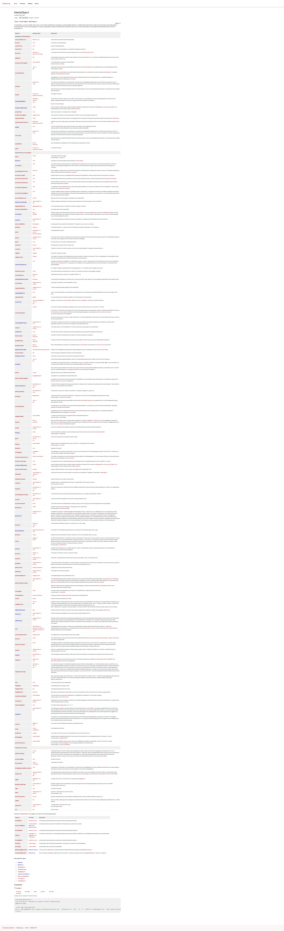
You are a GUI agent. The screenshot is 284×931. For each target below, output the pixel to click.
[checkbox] (67, 23)
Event (34, 590)
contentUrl (18, 49)
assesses (17, 220)
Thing (16, 21)
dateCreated (18, 336)
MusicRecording (37, 233)
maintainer (18, 516)
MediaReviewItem (108, 212)
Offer (34, 539)
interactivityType (20, 461)
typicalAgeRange (20, 705)
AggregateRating (37, 206)
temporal (17, 660)
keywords (17, 489)
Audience (35, 227)
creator (17, 327)
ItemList (35, 170)
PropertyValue (36, 772)
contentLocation (20, 271)
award (16, 242)
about (16, 156)
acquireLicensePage (21, 202)
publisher (18, 571)
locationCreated (55, 313)
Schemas (22, 3)
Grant (34, 432)
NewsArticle (36, 39)
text (16, 682)
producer (17, 558)
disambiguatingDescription (23, 768)
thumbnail (18, 685)
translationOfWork (20, 696)
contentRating (19, 275)
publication (18, 567)
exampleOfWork (19, 416)
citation (17, 249)
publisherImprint (20, 575)
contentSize (18, 46)
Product (35, 474)
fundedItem (62, 433)
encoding (61, 64)
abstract (17, 160)
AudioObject (36, 230)
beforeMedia (18, 830)
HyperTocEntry (33, 827)
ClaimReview (61, 422)
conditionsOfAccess (20, 264)
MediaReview (93, 212)
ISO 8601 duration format (87, 52)
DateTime (35, 82)
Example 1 (19, 888)
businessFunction (58, 539)
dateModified (19, 340)
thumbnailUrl (19, 689)
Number (34, 297)
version (17, 724)
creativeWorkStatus (21, 323)
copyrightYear (19, 297)
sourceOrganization (21, 634)
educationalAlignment (21, 378)
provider (17, 563)
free (90, 469)
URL (33, 49)
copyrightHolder (20, 288)
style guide (104, 756)
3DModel (20, 862)
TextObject (36, 764)
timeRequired (19, 692)
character (18, 245)
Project (91, 511)
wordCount (18, 733)
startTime (18, 135)
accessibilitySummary (21, 193)
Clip (34, 232)
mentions (17, 534)
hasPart (17, 444)
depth (113, 628)
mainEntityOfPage (64, 508)
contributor (18, 283)
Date (34, 143)
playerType (18, 112)
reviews (69, 598)
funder (17, 428)
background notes (105, 774)
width (16, 148)
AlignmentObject (37, 375)
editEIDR (17, 364)
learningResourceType (21, 494)
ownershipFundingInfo (99, 432)
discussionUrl (19, 352)
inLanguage (18, 452)
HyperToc (31, 825)
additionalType (19, 753)
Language (35, 451)
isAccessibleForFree (21, 469)
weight (53, 629)
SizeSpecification (38, 629)
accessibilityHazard (21, 187)
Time (34, 84)
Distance (35, 93)
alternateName (19, 759)
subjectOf (62, 157)
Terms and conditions (8, 928)
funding (17, 432)
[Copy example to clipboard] (15, 888)
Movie (66, 367)
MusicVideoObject (23, 876)
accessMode (18, 165)
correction (18, 302)
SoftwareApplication (78, 511)
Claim (34, 107)
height (17, 94)
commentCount (19, 257)
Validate (30, 3)
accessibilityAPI (20, 175)
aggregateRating (20, 206)
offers (17, 541)
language (72, 453)
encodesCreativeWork (21, 63)
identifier (75, 359)
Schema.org (6, 3)
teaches (58, 381)
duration (17, 53)
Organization (36, 115)
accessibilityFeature (21, 182)
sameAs (17, 800)
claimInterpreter (75, 108)
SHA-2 (54, 126)
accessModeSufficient (21, 171)
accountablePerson (20, 198)
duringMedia (18, 840)
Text (34, 42)
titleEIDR (85, 362)
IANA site (81, 67)
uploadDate (18, 143)
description (18, 763)
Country (35, 307)
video (16, 729)
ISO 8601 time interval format (77, 665)
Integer (35, 256)
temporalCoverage (95, 659)
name (16, 788)
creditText (18, 331)
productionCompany (20, 115)
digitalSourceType (20, 349)
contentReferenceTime (21, 279)
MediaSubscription (38, 123)
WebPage (35, 214)
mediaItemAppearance (21, 849)
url (16, 809)
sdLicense (18, 614)
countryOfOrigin (20, 313)
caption (17, 835)
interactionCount (69, 458)
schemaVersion (19, 604)
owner (16, 792)
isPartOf (62, 445)
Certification (101, 344)
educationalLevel (20, 385)
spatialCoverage (102, 638)
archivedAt (18, 214)
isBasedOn (18, 474)
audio (16, 232)
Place (34, 100)
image (16, 779)
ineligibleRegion (20, 101)
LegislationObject (24, 874)
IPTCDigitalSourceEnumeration (41, 349)
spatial (17, 638)
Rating (34, 274)
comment (17, 253)
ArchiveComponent (114, 261)
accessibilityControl (21, 178)
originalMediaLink (20, 853)
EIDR (53, 359)
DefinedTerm (36, 219)
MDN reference (88, 67)
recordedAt (18, 591)
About (36, 3)
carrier (88, 564)
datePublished (19, 345)
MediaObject (33, 21)
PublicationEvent (37, 567)
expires (17, 422)
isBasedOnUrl (103, 472)
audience (17, 227)
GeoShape (35, 98)
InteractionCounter (38, 456)
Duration (35, 52)
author (17, 238)
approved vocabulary (72, 172)
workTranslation (64, 697)
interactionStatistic (21, 457)
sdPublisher (106, 610)
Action (34, 796)
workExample (62, 417)
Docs (15, 3)
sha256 (17, 127)
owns (60, 793)
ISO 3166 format (115, 118)
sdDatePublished (20, 610)
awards (74, 242)
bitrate (17, 42)
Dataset (61, 511)
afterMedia (18, 820)
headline (17, 448)
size (16, 629)
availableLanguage (58, 453)
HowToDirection (33, 820)
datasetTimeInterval (56, 679)
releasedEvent (19, 595)
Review (34, 598)
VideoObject (90, 420)
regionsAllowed (19, 118)
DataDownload (22, 869)
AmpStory (20, 865)
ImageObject (36, 685)
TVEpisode (72, 367)
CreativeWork (23, 21)
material (17, 525)
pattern (17, 549)
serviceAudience (94, 227)
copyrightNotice (20, 293)
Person (34, 198)
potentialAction (20, 796)
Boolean (35, 121)
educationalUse (19, 391)
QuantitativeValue (38, 54)
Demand (34, 538)
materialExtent (19, 530)
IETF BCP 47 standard (111, 451)
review (17, 598)
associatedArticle (20, 39)
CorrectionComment (38, 300)
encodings (106, 395)
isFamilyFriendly (20, 479)
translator (18, 701)
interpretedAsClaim (21, 108)
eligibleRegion (59, 103)
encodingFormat (19, 73)
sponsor (17, 650)
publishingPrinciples (21, 583)
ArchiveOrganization (61, 263)
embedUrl (17, 58)
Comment (35, 253)
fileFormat (72, 79)
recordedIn (62, 592)
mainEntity (18, 507)
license (17, 499)
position (17, 553)
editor (17, 372)
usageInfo (18, 714)
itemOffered (62, 544)
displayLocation (20, 356)
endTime (17, 86)
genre (16, 438)
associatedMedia (20, 224)
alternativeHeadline (21, 209)
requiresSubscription (21, 122)
